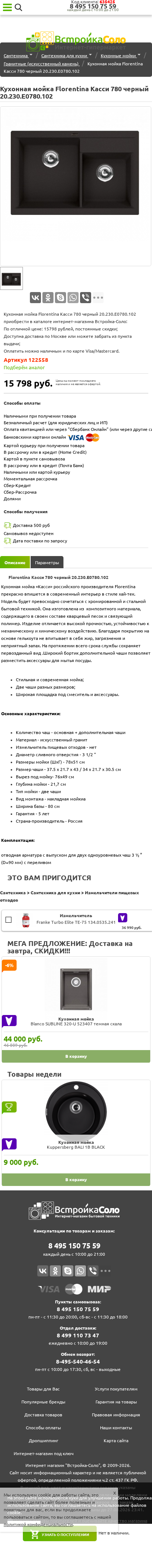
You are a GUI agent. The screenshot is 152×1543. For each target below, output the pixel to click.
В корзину (9, 917)
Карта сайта (116, 1440)
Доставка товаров (43, 1414)
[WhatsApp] (73, 297)
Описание (14, 562)
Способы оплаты (43, 1427)
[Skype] (60, 297)
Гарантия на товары (116, 1401)
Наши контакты (116, 1427)
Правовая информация (116, 1414)
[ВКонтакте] (35, 297)
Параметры (47, 562)
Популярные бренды (43, 1401)
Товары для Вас (43, 1388)
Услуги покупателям (116, 1388)
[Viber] (85, 297)
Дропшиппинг (43, 1440)
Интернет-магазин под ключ (43, 1453)
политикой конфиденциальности (38, 1524)
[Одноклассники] (47, 297)
